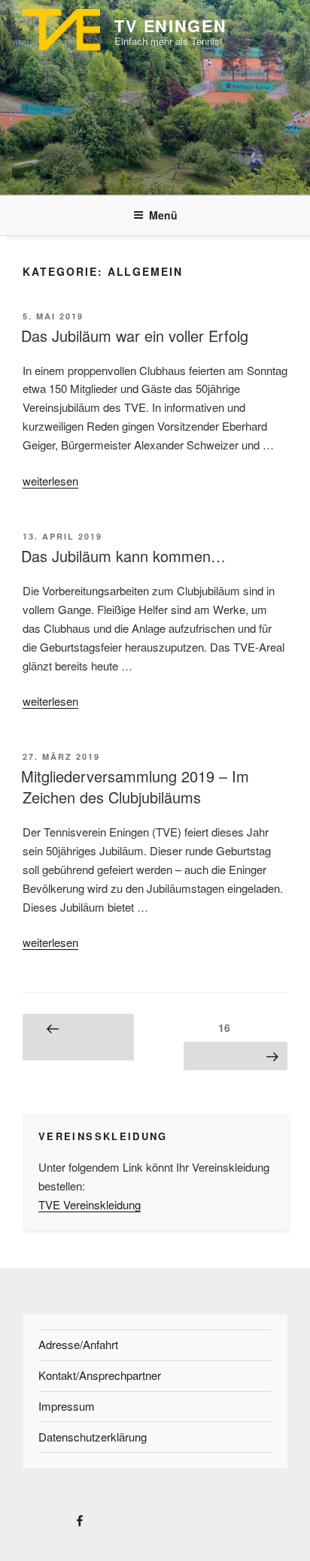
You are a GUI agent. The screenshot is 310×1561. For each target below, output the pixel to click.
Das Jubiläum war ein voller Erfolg (134, 335)
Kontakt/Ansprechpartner (99, 1375)
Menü (163, 214)
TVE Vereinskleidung (89, 1204)
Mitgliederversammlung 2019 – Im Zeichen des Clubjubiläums (135, 786)
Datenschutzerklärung (92, 1437)
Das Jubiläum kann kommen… (123, 556)
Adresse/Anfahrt (78, 1344)
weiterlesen (50, 481)
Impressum (66, 1406)
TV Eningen (170, 26)
